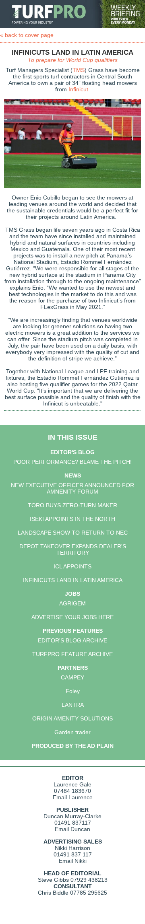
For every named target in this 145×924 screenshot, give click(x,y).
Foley (73, 691)
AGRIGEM (72, 603)
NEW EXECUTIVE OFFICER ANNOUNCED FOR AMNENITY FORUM (72, 488)
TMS (78, 70)
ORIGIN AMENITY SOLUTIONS (72, 718)
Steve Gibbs (53, 880)
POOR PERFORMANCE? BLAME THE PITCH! (72, 462)
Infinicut (78, 89)
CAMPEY (72, 677)
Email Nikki (73, 861)
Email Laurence (73, 797)
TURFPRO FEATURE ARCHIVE (72, 654)
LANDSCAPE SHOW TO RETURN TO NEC (73, 532)
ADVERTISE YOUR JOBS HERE (72, 617)
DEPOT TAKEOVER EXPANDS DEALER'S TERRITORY (72, 549)
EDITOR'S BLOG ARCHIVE (72, 640)
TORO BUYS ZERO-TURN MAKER (72, 505)
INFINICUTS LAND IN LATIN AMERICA (72, 580)
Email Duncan (72, 829)
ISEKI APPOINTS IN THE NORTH (72, 519)
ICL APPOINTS (72, 566)
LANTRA (73, 705)
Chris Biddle (53, 892)
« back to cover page (27, 35)
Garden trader (72, 732)
